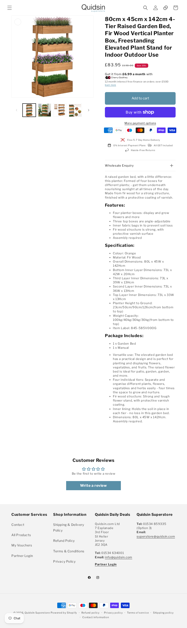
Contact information (95, 617)
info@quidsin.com (118, 557)
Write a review (93, 485)
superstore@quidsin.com (156, 536)
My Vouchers (21, 545)
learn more (110, 85)
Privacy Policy (64, 561)
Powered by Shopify (64, 612)
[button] (10, 8)
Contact (17, 525)
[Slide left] (16, 110)
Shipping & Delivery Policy (68, 527)
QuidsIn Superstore (37, 612)
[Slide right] (88, 110)
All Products (21, 535)
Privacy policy (113, 612)
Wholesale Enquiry (119, 165)
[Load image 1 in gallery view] (29, 110)
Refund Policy (64, 541)
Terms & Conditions (68, 551)
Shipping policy (163, 612)
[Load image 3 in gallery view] (60, 110)
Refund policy (90, 612)
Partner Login (22, 556)
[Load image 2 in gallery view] (44, 110)
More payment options (140, 123)
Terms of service (138, 612)
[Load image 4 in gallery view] (75, 110)
